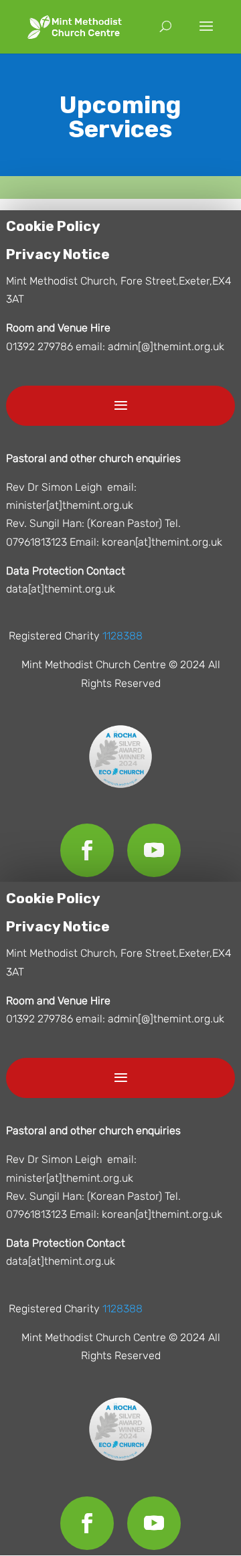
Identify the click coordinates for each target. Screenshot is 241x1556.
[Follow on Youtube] (154, 850)
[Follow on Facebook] (87, 850)
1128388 (122, 635)
